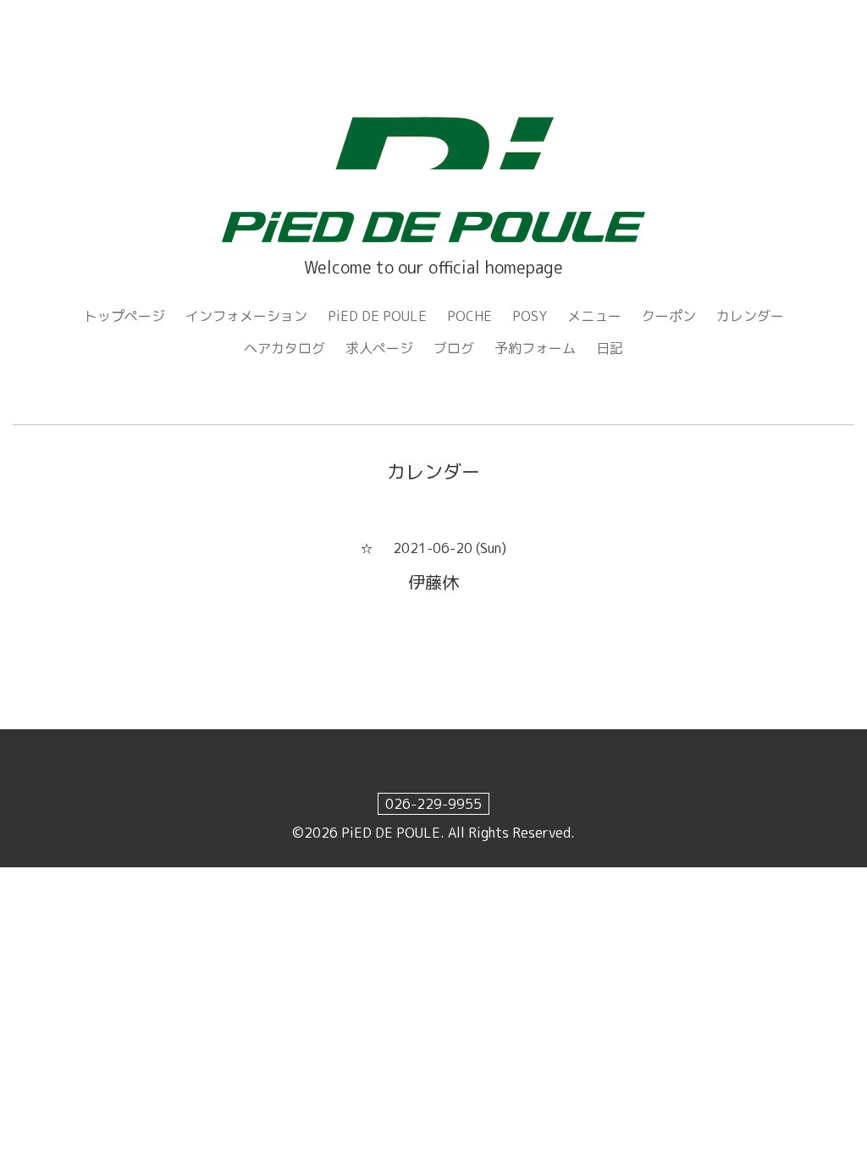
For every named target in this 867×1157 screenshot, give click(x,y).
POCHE (469, 316)
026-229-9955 (433, 803)
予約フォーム (535, 348)
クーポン (669, 316)
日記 (609, 348)
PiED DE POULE (377, 316)
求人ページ (379, 348)
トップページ (124, 316)
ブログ (454, 348)
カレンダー (750, 316)
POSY (529, 316)
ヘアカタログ (284, 348)
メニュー (594, 316)
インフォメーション (246, 316)
